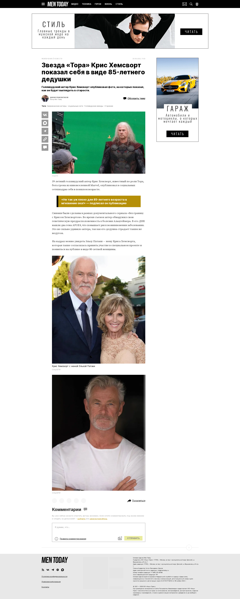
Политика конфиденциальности (54, 576)
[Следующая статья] (120, 547)
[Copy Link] (45, 139)
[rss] (43, 569)
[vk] (48, 569)
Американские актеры (57, 106)
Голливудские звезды (93, 106)
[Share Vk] (45, 115)
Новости (58, 58)
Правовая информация (51, 582)
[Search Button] (191, 4)
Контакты (45, 587)
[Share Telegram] (45, 131)
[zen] (57, 569)
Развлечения (47, 58)
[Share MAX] (45, 123)
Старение (109, 106)
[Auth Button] (197, 4)
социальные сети (75, 106)
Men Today (58, 4)
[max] (62, 569)
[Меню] (43, 4)
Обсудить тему (136, 98)
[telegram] (52, 569)
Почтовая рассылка (185, 4)
